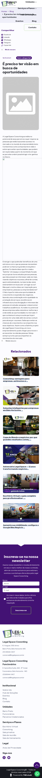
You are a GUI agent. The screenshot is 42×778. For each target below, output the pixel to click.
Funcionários (8, 714)
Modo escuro (11, 341)
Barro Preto (8, 711)
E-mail (5, 587)
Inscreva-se (21, 610)
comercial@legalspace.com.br (13, 655)
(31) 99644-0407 (9, 652)
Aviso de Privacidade (12, 748)
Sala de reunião (9, 735)
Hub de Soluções (28, 15)
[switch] (2, 49)
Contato (6, 701)
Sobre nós (7, 690)
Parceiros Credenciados (13, 717)
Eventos (19, 21)
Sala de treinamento (12, 738)
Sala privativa (8, 732)
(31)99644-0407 (9, 674)
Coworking (8, 729)
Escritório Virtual (10, 726)
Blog (34, 21)
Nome (5, 580)
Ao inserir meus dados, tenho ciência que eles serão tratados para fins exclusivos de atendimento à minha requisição (21, 599)
